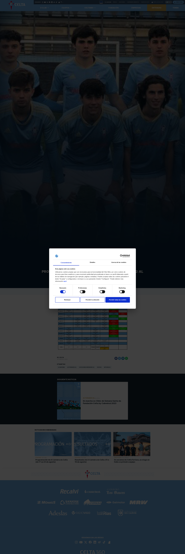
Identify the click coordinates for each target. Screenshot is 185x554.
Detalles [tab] (92, 262)
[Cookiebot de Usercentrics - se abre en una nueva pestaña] (121, 255)
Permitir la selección (92, 300)
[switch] (82, 291)
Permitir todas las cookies (117, 300)
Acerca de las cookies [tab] (118, 262)
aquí (65, 281)
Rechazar (67, 300)
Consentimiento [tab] (66, 262)
